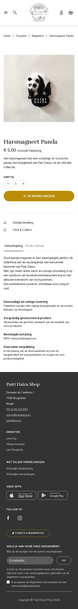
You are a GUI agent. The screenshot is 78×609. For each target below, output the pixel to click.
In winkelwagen (41, 196)
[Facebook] (8, 518)
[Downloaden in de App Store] (21, 495)
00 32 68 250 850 (17, 409)
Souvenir (21, 35)
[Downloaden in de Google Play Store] (53, 495)
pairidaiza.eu (13, 420)
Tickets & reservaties (29, 533)
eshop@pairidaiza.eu (18, 414)
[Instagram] (20, 518)
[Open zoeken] (15, 13)
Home (7, 35)
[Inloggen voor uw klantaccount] (61, 13)
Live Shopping (14, 449)
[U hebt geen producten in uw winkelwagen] (70, 13)
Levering (11, 438)
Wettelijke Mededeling (19, 468)
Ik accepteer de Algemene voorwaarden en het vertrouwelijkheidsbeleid (38, 584)
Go (64, 560)
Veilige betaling (15, 444)
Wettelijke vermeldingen (20, 474)
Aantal (9, 176)
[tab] (13, 247)
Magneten (38, 35)
